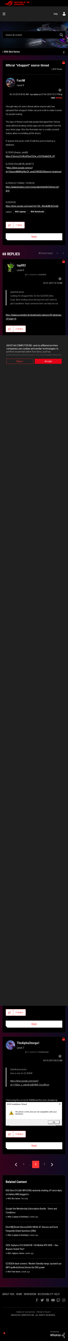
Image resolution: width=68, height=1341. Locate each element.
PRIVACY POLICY (44, 1312)
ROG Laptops (20, 212)
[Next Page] (52, 1165)
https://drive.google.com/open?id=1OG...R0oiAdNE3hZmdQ (32, 206)
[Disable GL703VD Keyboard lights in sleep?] (57, 253)
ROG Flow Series (14, 1272)
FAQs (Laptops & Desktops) (18, 1217)
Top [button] (4, 1333)
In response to (36, 274)
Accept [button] (48, 361)
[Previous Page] (16, 1165)
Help (56, 14)
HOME (19, 1294)
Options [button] (64, 52)
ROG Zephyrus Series (16, 1253)
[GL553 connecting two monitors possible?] (63, 253)
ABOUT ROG (8, 1294)
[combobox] (34, 35)
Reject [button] (19, 361)
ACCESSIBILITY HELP (49, 1294)
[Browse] (5, 14)
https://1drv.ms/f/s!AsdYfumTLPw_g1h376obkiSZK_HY (30, 156)
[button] (9, 225)
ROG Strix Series (12, 51)
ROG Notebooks (37, 212)
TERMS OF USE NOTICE (25, 1312)
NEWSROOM (30, 1294)
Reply (34, 236)
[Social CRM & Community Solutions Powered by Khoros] (58, 1334)
